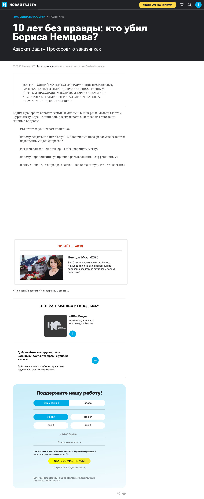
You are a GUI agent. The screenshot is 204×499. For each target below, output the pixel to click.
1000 (87, 416)
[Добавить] (198, 5)
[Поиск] (190, 5)
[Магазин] (182, 5)
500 (50, 425)
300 (87, 425)
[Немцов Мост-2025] (71, 262)
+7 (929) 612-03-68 (51, 481)
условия (90, 451)
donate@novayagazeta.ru (79, 478)
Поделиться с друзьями (67, 467)
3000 (50, 416)
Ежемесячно (51, 402)
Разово (87, 402)
